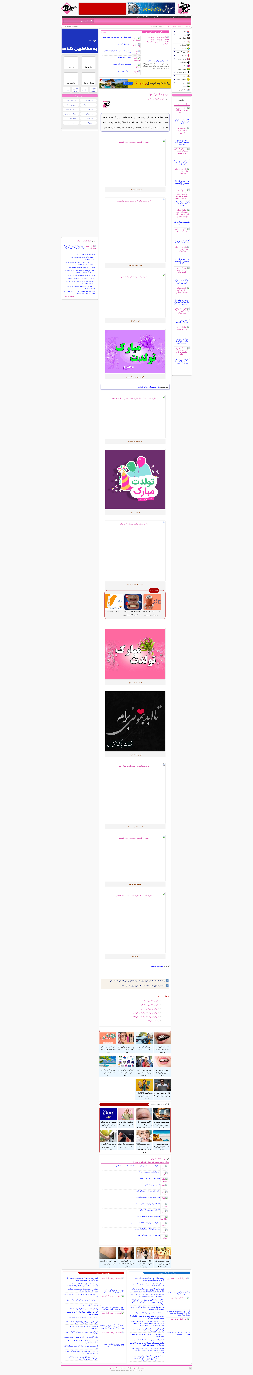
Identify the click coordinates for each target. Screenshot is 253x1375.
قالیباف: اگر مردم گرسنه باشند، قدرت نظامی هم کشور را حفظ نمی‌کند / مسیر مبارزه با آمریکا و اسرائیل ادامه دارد (148, 1350)
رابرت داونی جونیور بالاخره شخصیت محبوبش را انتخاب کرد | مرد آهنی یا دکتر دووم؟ (82, 1279)
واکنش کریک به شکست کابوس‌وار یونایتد (81, 275)
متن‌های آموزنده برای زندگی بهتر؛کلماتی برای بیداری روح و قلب (182, 361)
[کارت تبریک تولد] (135, 295)
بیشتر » (103, 32)
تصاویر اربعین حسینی (124, 57)
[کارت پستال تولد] (135, 479)
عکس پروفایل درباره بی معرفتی (158, 61)
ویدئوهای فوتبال (71, 105)
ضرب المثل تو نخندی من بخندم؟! (149, 1172)
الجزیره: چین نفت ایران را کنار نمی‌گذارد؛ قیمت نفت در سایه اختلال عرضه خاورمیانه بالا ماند (147, 1295)
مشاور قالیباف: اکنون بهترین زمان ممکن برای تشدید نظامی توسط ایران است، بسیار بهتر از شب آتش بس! (147, 1302)
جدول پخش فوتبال (70, 114)
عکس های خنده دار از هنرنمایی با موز (147, 1191)
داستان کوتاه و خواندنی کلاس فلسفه (148, 1204)
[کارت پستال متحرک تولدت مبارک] (135, 162)
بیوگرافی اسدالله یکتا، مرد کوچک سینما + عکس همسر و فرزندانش (138, 1166)
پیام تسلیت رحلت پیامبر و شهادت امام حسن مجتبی (182, 203)
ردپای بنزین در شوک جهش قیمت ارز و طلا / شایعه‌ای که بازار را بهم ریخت (80, 263)
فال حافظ (88, 67)
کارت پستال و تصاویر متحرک (174, 26)
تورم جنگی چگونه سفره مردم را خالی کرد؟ (150, 1313)
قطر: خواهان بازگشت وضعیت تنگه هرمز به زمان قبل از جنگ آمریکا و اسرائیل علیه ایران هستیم (148, 1290)
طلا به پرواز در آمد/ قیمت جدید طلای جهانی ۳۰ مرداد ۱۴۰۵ (178, 1333)
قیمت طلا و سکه (88, 105)
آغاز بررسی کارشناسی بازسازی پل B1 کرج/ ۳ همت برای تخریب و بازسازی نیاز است (178, 1313)
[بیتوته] (69, 14)
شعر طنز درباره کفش (152, 1185)
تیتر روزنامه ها (89, 123)
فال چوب (84, 90)
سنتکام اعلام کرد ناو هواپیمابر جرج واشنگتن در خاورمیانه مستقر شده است (149, 1284)
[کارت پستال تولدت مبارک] (135, 230)
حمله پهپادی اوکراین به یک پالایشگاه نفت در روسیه (147, 1340)
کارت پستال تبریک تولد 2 (150, 1001)
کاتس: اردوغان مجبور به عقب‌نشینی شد (82, 267)
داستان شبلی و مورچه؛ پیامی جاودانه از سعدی (181, 241)
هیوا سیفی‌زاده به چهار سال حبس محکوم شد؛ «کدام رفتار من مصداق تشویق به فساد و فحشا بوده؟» (81, 1284)
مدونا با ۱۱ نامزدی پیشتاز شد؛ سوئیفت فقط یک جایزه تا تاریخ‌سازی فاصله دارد (83, 1290)
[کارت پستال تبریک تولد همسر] (135, 654)
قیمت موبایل (89, 114)
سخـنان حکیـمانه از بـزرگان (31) (149, 1235)
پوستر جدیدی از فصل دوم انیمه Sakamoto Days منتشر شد (114, 1345)
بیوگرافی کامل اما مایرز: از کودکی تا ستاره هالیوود (182, 341)
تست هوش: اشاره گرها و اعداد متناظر (147, 1229)
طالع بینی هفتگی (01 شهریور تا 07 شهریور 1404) (182, 183)
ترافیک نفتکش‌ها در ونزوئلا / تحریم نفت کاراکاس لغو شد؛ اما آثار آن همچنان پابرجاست (147, 1344)
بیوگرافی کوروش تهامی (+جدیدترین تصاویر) (145, 1223)
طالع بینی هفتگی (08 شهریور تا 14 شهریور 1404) (182, 261)
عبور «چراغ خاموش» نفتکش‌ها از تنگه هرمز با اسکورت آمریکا (74, 247)
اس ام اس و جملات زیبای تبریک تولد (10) (145, 1017)
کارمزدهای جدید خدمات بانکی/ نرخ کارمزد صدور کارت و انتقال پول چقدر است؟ (148, 1330)
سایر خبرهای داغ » (69, 296)
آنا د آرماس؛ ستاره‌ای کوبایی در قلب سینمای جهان (181, 121)
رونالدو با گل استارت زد (90, 1305)
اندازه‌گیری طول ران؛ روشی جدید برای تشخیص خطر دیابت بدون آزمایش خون (82, 1358)
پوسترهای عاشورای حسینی (122, 64)
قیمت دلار (90, 109)
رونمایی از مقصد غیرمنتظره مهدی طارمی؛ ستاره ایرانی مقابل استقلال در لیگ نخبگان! (82, 1322)
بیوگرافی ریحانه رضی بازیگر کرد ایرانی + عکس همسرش (182, 281)
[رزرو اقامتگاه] (135, 83)
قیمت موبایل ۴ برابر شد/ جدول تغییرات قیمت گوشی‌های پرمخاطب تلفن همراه (149, 1279)
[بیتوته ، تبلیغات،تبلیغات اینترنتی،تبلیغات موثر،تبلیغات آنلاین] (102, 9)
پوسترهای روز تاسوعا (124, 71)
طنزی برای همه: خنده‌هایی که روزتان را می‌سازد (182, 142)
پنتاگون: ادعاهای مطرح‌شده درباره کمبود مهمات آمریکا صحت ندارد (178, 1293)
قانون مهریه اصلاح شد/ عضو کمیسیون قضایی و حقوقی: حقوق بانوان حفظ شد (79, 292)
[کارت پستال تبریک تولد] (135, 351)
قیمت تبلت (90, 118)
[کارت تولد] (135, 793)
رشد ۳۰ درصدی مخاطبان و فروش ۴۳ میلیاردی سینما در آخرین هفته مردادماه (80, 271)
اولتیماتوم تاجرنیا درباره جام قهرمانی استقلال (83, 1309)
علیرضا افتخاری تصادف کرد (86, 254)
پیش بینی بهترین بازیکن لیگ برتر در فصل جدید (83, 1317)
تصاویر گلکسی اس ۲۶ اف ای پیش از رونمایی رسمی (81, 1337)
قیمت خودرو (89, 100)
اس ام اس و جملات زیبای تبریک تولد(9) (146, 1013)
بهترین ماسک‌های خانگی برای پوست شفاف (81, 278)
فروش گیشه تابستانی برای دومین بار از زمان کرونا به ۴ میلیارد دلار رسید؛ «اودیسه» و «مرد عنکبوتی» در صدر (112, 1326)
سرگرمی (187, 26)
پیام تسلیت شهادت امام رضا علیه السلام (182, 223)
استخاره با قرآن (88, 83)
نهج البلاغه (73, 118)
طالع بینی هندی (93, 90)
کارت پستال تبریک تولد (158, 94)
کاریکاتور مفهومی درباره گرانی (150, 1210)
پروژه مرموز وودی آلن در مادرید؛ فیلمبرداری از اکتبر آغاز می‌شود (113, 1291)
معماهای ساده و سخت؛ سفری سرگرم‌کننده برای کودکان (181, 162)
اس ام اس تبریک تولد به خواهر (149, 1009)
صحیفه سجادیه (71, 123)
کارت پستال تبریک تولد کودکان (148, 1005)
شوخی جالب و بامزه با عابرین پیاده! (148, 1216)
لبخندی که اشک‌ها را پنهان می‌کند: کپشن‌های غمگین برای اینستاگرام (181, 302)
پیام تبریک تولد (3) (153, 1021)
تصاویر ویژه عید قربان (123, 44)
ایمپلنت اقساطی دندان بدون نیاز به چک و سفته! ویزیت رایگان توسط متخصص (137, 981)
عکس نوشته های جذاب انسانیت (149, 1178)
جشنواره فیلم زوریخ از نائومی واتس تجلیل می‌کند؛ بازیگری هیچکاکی (112, 1308)
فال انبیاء (71, 67)
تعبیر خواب (66, 90)
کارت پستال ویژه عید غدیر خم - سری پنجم (117, 37)
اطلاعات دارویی (71, 100)
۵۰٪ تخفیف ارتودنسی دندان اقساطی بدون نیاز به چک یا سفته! (143, 986)
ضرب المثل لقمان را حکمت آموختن (148, 1197)
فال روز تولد (75, 90)
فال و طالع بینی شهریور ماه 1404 (182, 321)
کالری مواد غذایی (71, 109)
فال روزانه (71, 83)
